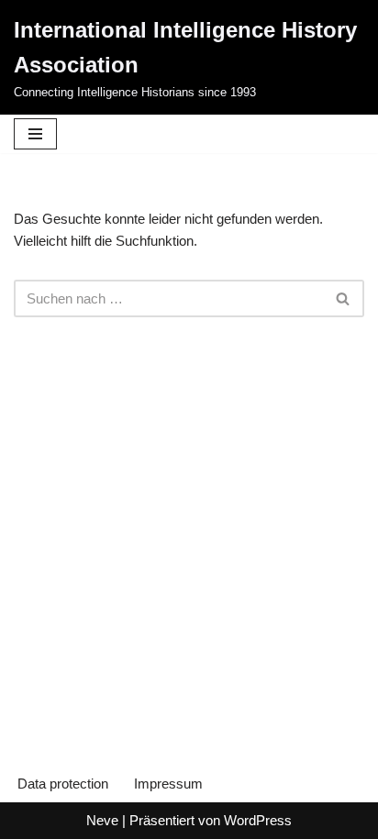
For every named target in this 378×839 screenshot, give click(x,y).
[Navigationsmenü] (35, 133)
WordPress (258, 820)
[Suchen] (343, 298)
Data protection (62, 783)
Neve (102, 820)
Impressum (168, 783)
